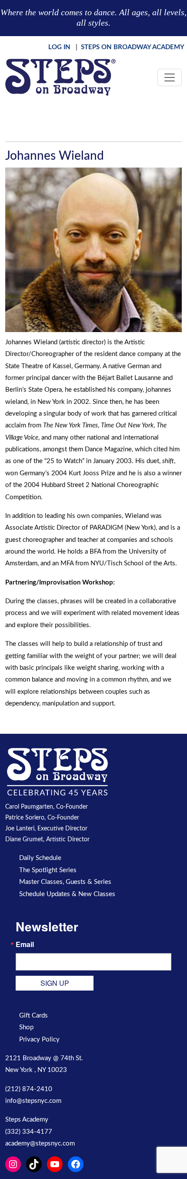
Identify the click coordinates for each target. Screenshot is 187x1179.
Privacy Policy (39, 1039)
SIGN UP (54, 983)
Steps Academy (26, 1119)
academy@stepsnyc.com (40, 1143)
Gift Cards (33, 1015)
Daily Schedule (40, 858)
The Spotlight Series (48, 870)
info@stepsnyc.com (33, 1101)
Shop (26, 1027)
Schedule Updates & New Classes (67, 894)
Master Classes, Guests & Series (65, 882)
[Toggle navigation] (169, 77)
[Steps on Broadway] (60, 77)
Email (25, 944)
